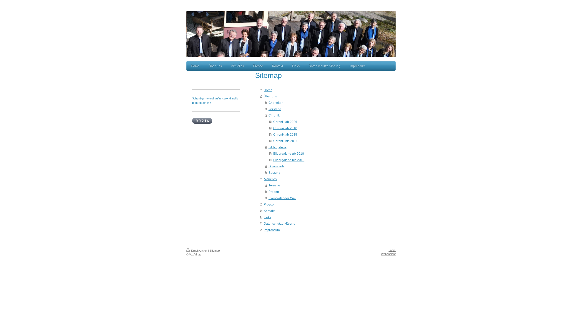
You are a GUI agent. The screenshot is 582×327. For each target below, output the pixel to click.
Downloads (276, 166)
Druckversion (199, 250)
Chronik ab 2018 (285, 128)
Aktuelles (270, 179)
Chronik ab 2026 (285, 122)
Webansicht (388, 254)
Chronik (274, 115)
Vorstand (274, 109)
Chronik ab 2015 (285, 134)
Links (267, 217)
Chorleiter (275, 102)
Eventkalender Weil (282, 198)
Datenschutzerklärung (279, 223)
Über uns (270, 96)
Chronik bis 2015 (285, 141)
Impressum (272, 230)
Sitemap (215, 250)
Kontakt (269, 211)
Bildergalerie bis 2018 (288, 160)
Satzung (274, 172)
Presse (269, 204)
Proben (273, 191)
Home (268, 90)
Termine (274, 185)
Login (392, 250)
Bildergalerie (277, 147)
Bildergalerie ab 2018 (288, 153)
